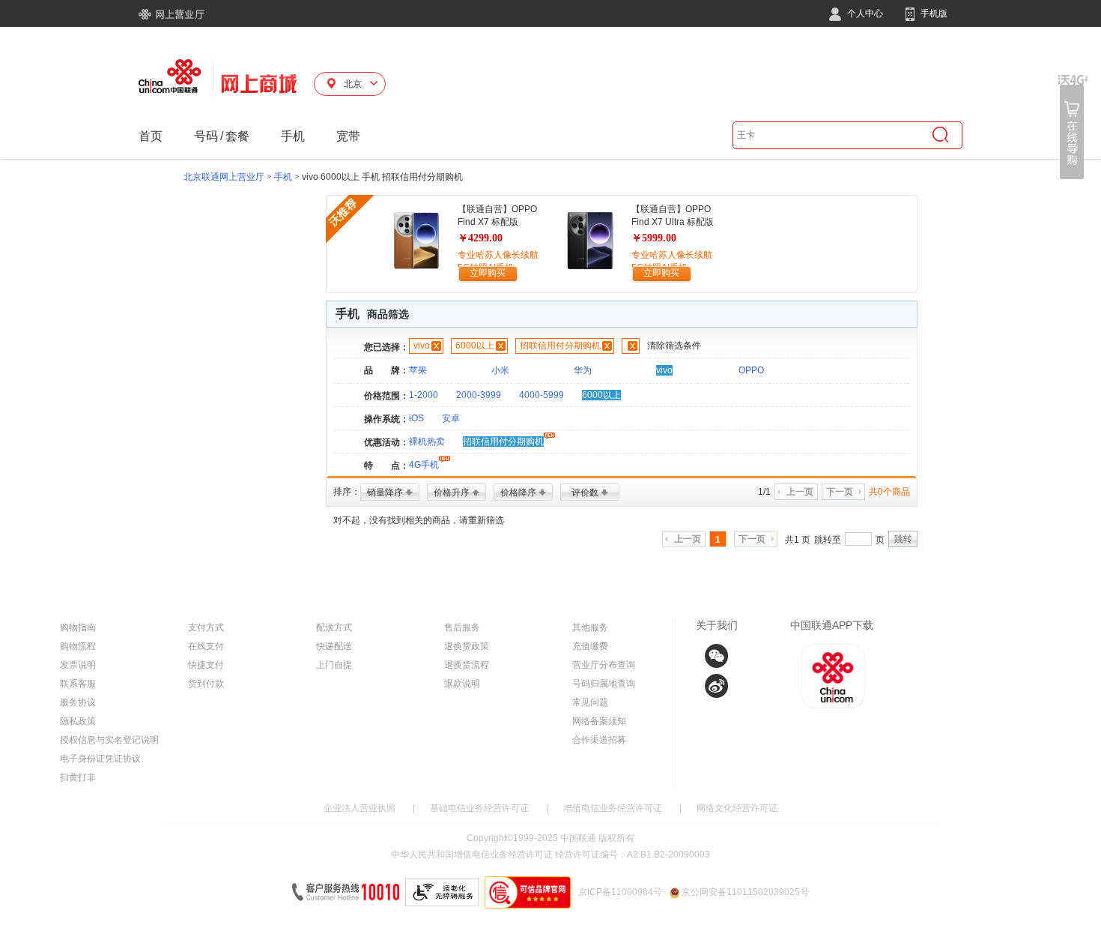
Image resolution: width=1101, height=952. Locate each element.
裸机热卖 (427, 441)
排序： (346, 491)
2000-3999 (478, 395)
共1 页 (797, 539)
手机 (293, 136)
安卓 (451, 418)
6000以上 (474, 345)
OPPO (751, 370)
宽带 (348, 136)
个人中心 (864, 13)
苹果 (418, 370)
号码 (206, 136)
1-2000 (423, 395)
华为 (583, 370)
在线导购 (1073, 127)
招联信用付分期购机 (560, 345)
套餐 (237, 136)
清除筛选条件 (674, 345)
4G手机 (424, 465)
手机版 (932, 13)
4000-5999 (541, 395)
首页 (151, 136)
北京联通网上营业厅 (224, 177)
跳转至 (827, 539)
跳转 (903, 539)
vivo (421, 345)
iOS (416, 418)
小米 (500, 370)
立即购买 (488, 273)
